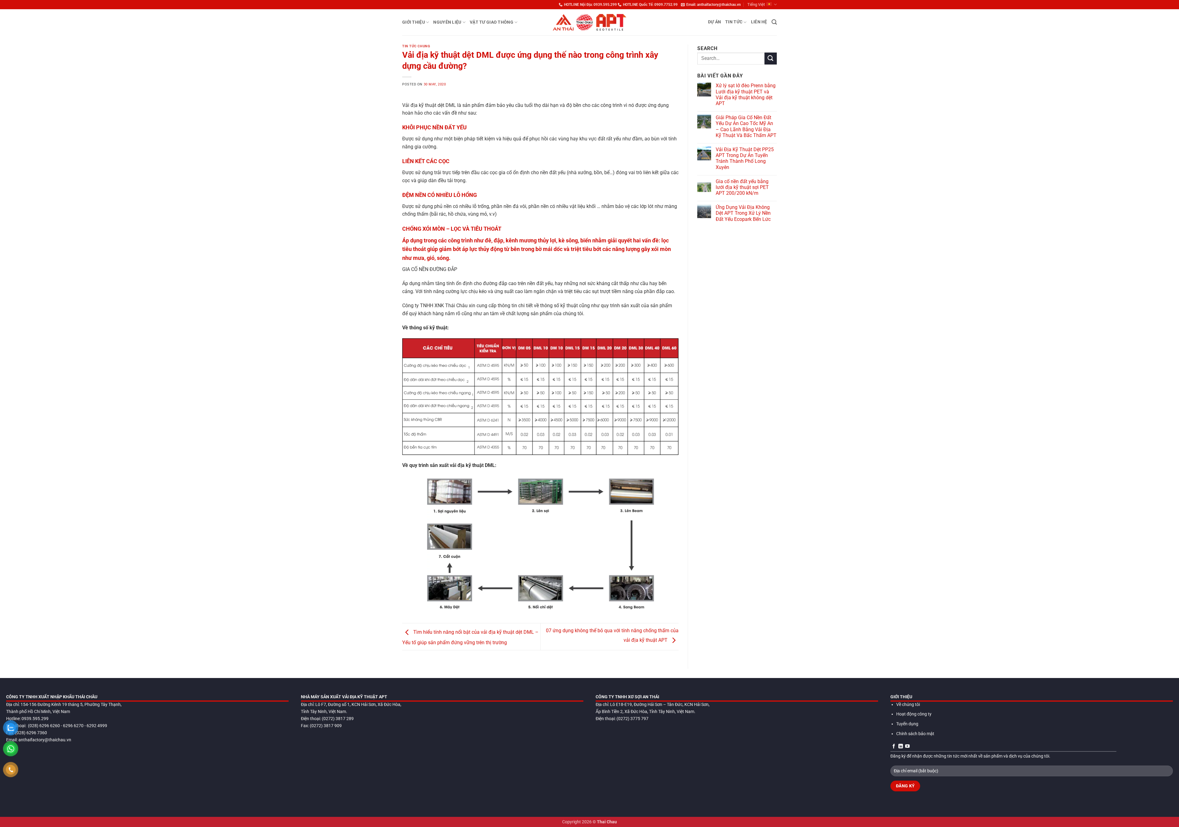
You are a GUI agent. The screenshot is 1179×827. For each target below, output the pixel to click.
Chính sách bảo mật (915, 733)
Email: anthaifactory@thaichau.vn (713, 4)
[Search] (774, 22)
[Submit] (771, 59)
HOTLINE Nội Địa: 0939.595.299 (590, 4)
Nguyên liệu (447, 22)
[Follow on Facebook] (894, 746)
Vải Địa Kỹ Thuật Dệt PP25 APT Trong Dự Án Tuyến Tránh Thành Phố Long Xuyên (745, 158)
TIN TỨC (733, 22)
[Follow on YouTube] (907, 746)
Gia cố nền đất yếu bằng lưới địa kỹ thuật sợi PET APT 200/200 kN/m (742, 187)
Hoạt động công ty (914, 714)
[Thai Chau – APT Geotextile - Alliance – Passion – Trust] (589, 22)
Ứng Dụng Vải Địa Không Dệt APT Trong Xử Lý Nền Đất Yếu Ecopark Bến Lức (743, 213)
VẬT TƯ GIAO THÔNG (491, 22)
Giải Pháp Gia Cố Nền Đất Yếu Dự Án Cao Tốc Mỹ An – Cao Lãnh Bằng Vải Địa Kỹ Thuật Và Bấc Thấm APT (746, 126)
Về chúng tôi (908, 704)
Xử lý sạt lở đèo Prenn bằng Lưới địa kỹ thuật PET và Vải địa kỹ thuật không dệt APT (746, 94)
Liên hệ (759, 22)
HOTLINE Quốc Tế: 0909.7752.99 (650, 4)
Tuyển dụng (907, 724)
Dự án (714, 22)
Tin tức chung (416, 46)
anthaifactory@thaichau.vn (44, 740)
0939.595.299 (35, 718)
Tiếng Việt (756, 4)
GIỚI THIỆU (413, 22)
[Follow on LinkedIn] (900, 746)
